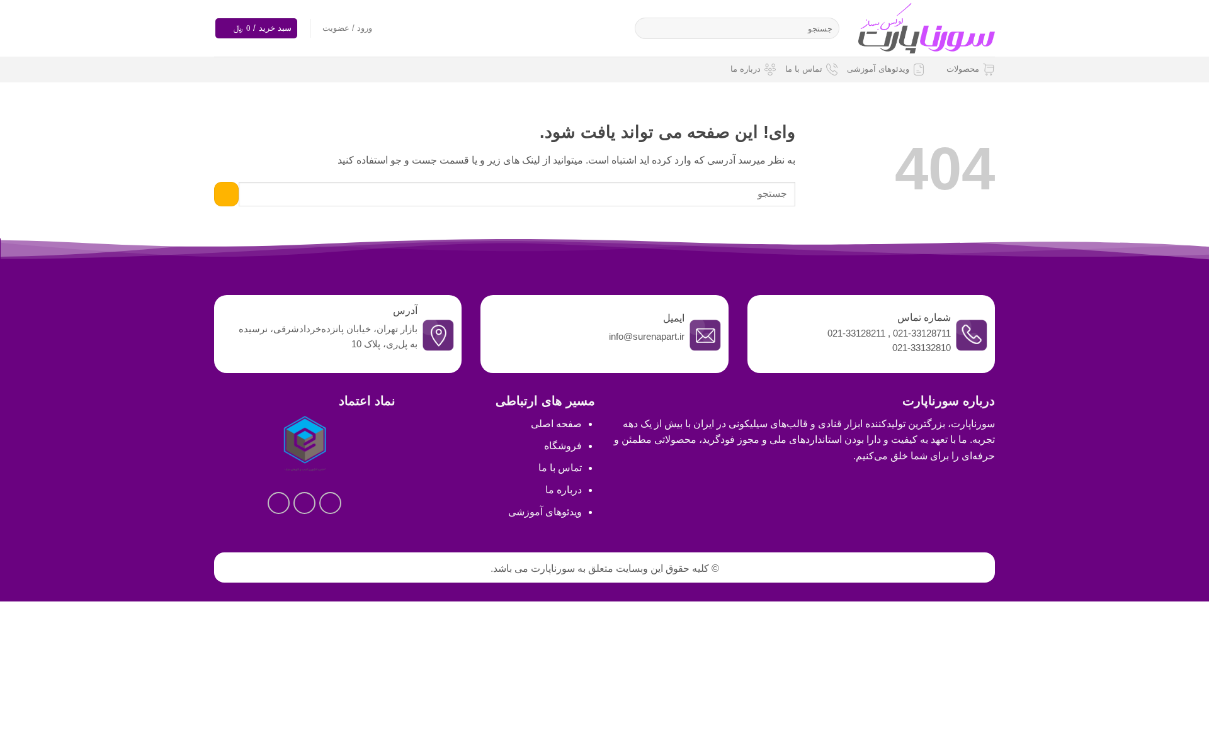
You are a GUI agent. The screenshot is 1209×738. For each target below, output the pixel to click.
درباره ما (745, 69)
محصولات (962, 69)
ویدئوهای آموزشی (878, 69)
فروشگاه (563, 445)
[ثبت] (647, 28)
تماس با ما (803, 69)
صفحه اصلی (556, 423)
